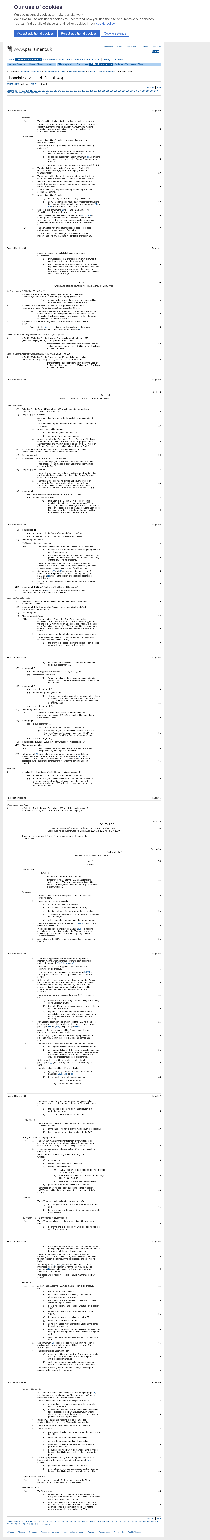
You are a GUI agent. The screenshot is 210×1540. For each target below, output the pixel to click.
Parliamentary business (28, 59)
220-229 (122, 91)
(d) (89, 923)
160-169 (73, 91)
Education (118, 59)
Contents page (13, 91)
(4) (96, 204)
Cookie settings (115, 33)
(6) (53, 590)
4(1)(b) (77, 1026)
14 (84, 210)
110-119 (33, 91)
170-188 (81, 91)
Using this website (77, 1532)
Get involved (93, 59)
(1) (53, 571)
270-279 (10, 93)
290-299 (26, 93)
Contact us (156, 46)
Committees (82, 64)
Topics (141, 64)
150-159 (65, 91)
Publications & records (101, 64)
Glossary (21, 1532)
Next (159, 87)
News (133, 64)
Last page (45, 93)
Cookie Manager (134, 1532)
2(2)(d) (87, 972)
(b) (64, 963)
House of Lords (36, 64)
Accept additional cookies (35, 33)
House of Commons (17, 64)
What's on (50, 64)
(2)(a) (78, 923)
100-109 (25, 91)
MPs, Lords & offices (53, 59)
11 (50, 218)
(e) (73, 963)
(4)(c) (57, 1026)
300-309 (34, 93)
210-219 (113, 91)
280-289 (18, 93)
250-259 (146, 91)
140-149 (57, 91)
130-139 (49, 91)
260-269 (154, 91)
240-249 (138, 91)
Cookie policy (119, 1532)
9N (46, 327)
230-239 (130, 91)
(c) (83, 923)
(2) (63, 210)
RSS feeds (144, 46)
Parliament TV (121, 64)
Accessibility (109, 46)
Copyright (92, 1532)
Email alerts (132, 46)
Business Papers (77, 72)
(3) (86, 215)
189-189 (89, 91)
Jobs (65, 1532)
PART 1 (34, 84)
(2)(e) (80, 929)
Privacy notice (104, 1532)
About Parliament (76, 59)
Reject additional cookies (79, 33)
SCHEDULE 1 (13, 84)
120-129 (41, 91)
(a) (87, 157)
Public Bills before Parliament (102, 72)
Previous (150, 87)
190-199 (97, 91)
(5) (49, 206)
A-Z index (10, 1532)
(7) (68, 210)
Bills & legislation (66, 64)
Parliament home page (30, 72)
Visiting (106, 59)
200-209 (105, 91)
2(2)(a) (61, 1074)
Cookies (120, 46)
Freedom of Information (50, 1532)
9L (80, 329)
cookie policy (105, 23)
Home (11, 59)
